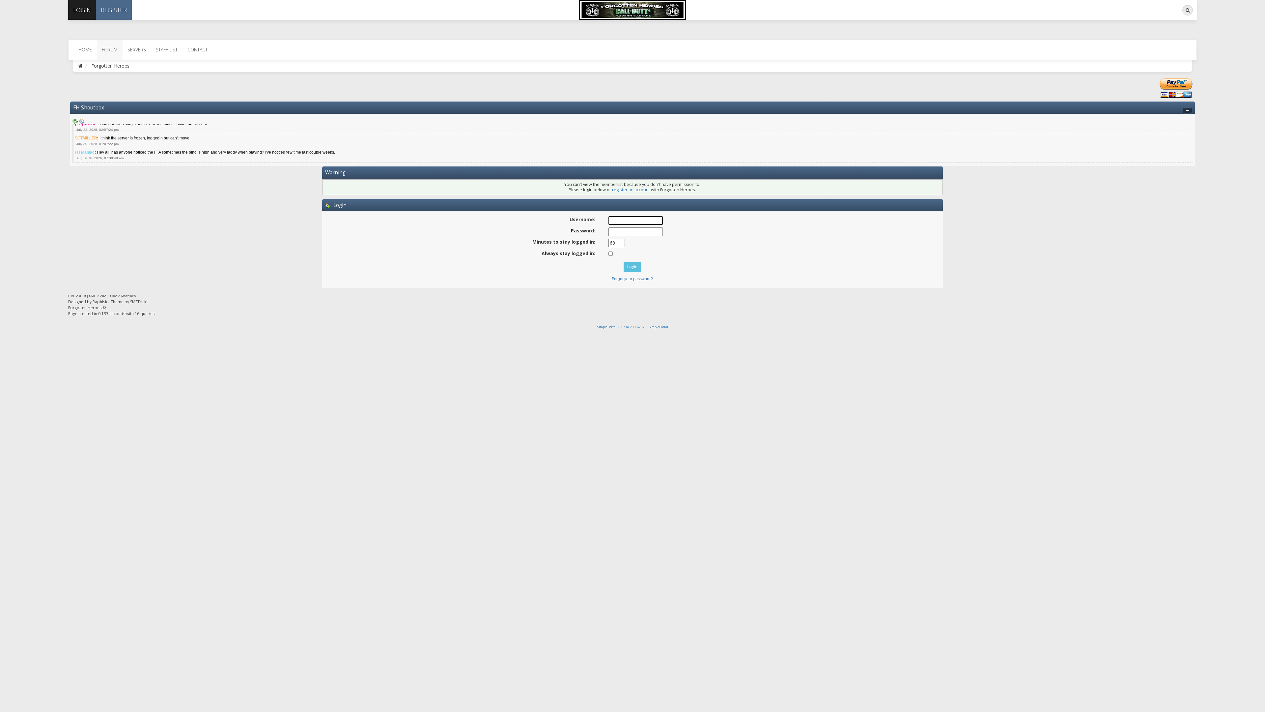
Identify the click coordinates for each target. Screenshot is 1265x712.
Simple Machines (123, 296)
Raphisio (101, 302)
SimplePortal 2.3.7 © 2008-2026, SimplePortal (632, 327)
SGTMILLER (86, 138)
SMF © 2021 (98, 296)
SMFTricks (139, 302)
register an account (631, 190)
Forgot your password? (632, 279)
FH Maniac (85, 152)
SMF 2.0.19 (77, 296)
